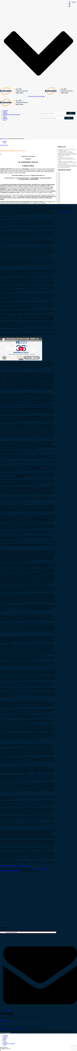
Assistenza (2, 1020)
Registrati (5, 118)
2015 (59, 187)
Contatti (5, 117)
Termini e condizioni (5, 1028)
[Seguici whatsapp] (9, 1048)
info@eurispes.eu (7, 1010)
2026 (59, 172)
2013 (59, 190)
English (73, 2)
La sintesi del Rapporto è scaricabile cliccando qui (15, 866)
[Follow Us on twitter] (9, 1013)
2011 (59, 192)
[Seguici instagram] (4, 1048)
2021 (59, 179)
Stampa (5, 141)
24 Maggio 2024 (4, 145)
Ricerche (5, 111)
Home (1, 138)
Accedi (4, 120)
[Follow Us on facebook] (1, 1013)
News (4, 115)
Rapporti (5, 113)
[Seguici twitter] (7, 1048)
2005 (59, 201)
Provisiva (8, 1032)
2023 (59, 176)
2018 (59, 183)
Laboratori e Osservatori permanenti (11, 114)
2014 (59, 188)
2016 (59, 186)
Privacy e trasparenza (16, 1028)
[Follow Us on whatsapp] (12, 1013)
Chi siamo (5, 110)
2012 (59, 191)
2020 (59, 180)
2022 (59, 178)
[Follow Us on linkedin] (4, 1013)
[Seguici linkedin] (3, 1048)
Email (4, 142)
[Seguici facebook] (1, 1048)
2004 (59, 202)
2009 (59, 195)
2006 (59, 199)
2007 (59, 198)
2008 (59, 197)
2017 (59, 184)
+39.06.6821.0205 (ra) (64, 211)
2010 (59, 194)
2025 (59, 174)
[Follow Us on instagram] (6, 1013)
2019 (59, 182)
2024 (59, 175)
